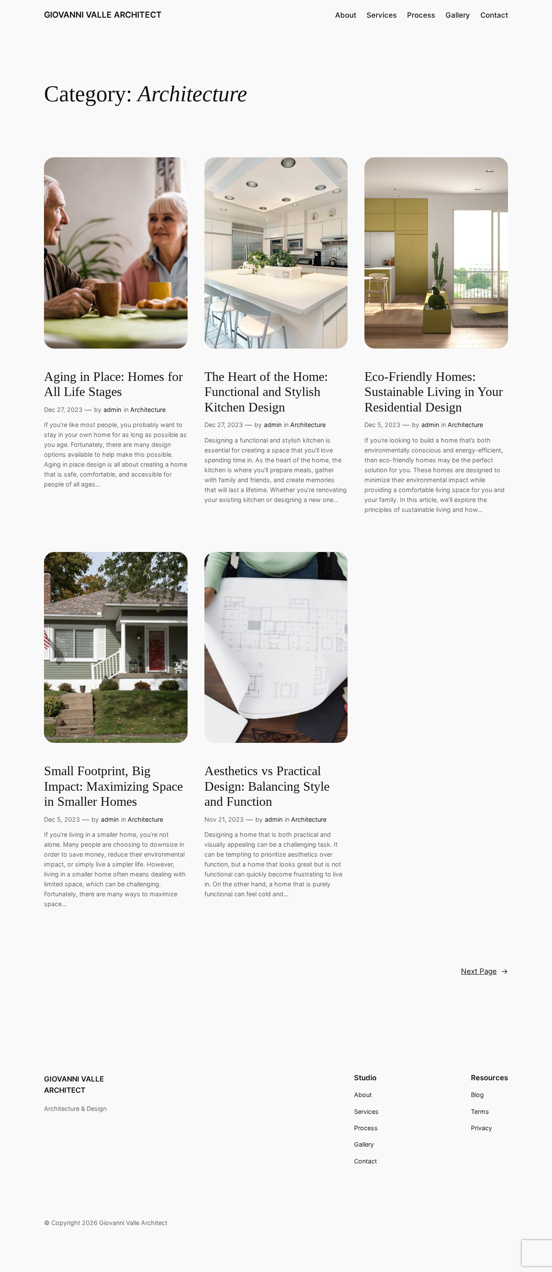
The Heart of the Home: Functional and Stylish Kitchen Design (266, 392)
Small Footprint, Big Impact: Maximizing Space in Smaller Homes (113, 786)
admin (112, 409)
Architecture (148, 409)
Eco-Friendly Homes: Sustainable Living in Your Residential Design (433, 392)
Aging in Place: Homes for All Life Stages (113, 384)
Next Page (484, 971)
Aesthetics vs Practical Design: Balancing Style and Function (266, 786)
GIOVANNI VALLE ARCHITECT (103, 14)
